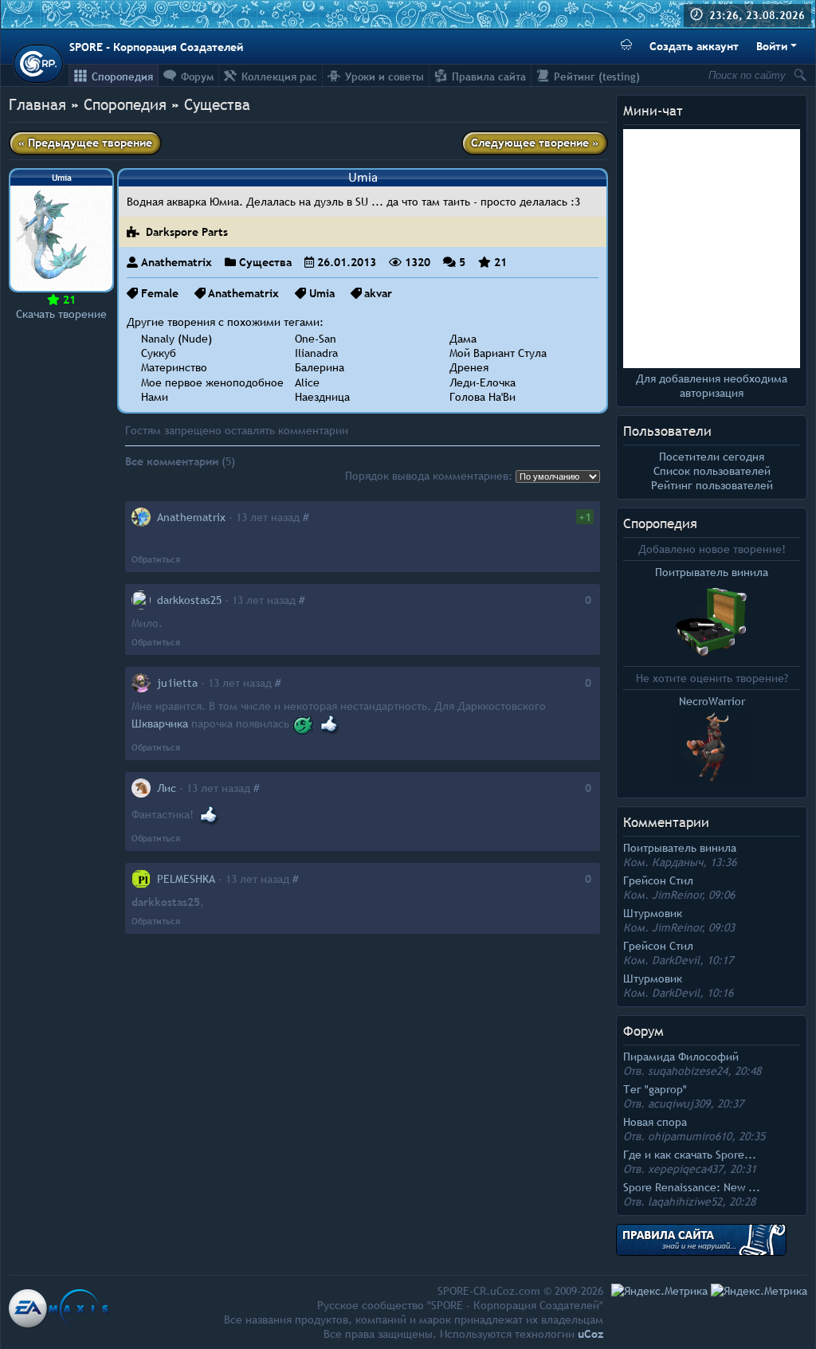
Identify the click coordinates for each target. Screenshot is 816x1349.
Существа (217, 104)
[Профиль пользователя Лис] (141, 788)
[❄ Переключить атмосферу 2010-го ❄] (626, 46)
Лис (166, 788)
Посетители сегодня (711, 456)
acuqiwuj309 (679, 1103)
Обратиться (155, 559)
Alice (307, 382)
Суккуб (158, 353)
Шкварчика (159, 723)
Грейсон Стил (658, 880)
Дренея (468, 367)
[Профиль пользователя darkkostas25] (141, 600)
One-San (315, 338)
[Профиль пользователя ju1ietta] (141, 682)
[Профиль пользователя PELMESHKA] (141, 878)
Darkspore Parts (185, 232)
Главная (37, 104)
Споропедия (660, 524)
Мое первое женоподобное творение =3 (245, 382)
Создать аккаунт (694, 46)
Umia (322, 293)
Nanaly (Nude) (176, 338)
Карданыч (677, 862)
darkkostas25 (189, 600)
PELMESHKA (186, 879)
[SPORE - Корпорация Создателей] (38, 64)
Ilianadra (316, 353)
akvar (378, 293)
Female (159, 293)
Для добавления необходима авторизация (711, 385)
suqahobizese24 (688, 1071)
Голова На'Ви (482, 397)
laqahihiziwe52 (685, 1201)
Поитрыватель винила (679, 848)
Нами (154, 397)
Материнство (174, 367)
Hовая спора (655, 1122)
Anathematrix (176, 262)
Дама (463, 338)
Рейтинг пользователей (712, 485)
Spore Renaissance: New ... (691, 1187)
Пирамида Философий (681, 1056)
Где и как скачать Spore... (689, 1154)
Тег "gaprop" (655, 1089)
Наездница (322, 397)
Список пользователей (712, 471)
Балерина (319, 367)
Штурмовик (652, 913)
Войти (771, 46)
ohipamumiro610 (690, 1136)
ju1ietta (177, 683)
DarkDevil (676, 960)
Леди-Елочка (482, 382)
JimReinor (677, 895)
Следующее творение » (534, 142)
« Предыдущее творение (85, 142)
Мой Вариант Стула (498, 353)
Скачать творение (61, 314)
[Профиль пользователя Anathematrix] (141, 517)
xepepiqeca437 (685, 1169)
